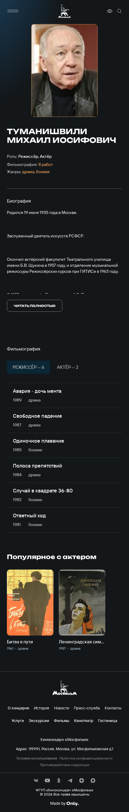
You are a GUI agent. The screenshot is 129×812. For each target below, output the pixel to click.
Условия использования (36, 758)
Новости (61, 707)
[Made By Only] (64, 803)
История (41, 707)
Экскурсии (39, 720)
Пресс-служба (87, 707)
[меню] (13, 11)
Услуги (18, 720)
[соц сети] (36, 780)
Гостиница (107, 720)
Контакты (113, 707)
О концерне (18, 707)
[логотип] (64, 11)
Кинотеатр (83, 720)
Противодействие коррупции (64, 765)
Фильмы (61, 720)
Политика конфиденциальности (85, 758)
